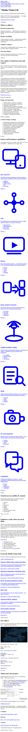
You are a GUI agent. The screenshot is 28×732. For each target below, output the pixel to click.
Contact (22, 3)
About (2, 3)
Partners (13, 3)
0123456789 (9, 686)
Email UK (3, 725)
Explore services (4, 19)
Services (6, 3)
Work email (3, 692)
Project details (4, 698)
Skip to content (4, 1)
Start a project (11, 19)
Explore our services (6, 94)
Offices (9, 3)
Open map (4, 653)
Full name (3, 689)
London (5, 6)
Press (17, 725)
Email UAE (8, 725)
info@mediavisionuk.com (21, 680)
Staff (16, 3)
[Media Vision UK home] (5, 2)
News (19, 3)
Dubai (2, 6)
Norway (9, 6)
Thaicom (13, 725)
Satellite (11, 719)
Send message (23, 698)
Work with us (4, 539)
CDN (8, 719)
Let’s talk (3, 5)
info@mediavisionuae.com (16, 682)
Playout (15, 719)
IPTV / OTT (3, 719)
